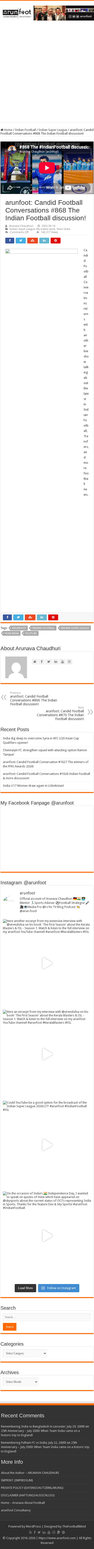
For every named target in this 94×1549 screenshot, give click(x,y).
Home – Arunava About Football (23, 1503)
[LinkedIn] (44, 1532)
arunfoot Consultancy (16, 1510)
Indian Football (25, 130)
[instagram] (54, 1532)
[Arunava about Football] (47, 12)
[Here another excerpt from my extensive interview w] (47, 963)
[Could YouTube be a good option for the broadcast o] (47, 1145)
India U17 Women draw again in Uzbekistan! (33, 785)
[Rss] (30, 1532)
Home (7, 130)
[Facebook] (34, 1532)
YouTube (31, 633)
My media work (45, 229)
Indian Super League (53, 130)
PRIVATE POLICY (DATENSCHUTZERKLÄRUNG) (32, 1488)
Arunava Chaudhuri (21, 226)
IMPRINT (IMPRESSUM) (17, 1480)
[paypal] (58, 1532)
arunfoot (19, 628)
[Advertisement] (47, 75)
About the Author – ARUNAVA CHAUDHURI (30, 1473)
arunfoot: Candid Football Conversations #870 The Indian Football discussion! (60, 713)
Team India (63, 229)
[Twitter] (39, 1532)
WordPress (33, 1526)
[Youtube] (49, 1532)
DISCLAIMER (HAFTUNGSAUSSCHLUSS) (28, 1495)
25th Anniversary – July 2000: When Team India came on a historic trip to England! (45, 1447)
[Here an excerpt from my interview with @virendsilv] (47, 1054)
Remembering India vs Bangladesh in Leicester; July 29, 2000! (43, 1426)
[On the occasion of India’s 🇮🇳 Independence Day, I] (47, 1236)
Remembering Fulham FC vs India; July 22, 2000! (33, 1442)
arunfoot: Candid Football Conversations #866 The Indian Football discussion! (33, 698)
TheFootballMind (74, 1526)
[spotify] (63, 1532)
